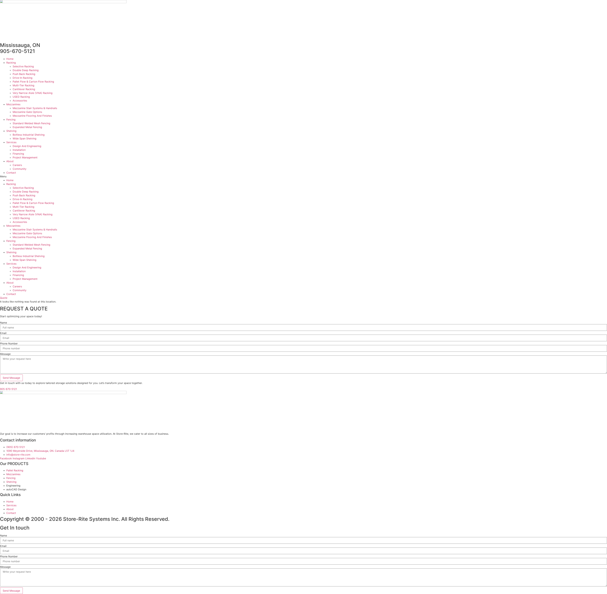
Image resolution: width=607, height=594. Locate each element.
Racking (11, 62)
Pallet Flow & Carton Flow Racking (33, 81)
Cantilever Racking (24, 89)
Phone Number (9, 343)
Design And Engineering (27, 146)
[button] (303, 176)
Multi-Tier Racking (23, 85)
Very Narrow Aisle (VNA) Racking (32, 93)
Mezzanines (13, 104)
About (10, 161)
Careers (17, 165)
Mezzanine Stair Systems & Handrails (35, 108)
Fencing (10, 119)
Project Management (25, 157)
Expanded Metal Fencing (27, 127)
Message (5, 354)
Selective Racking (23, 66)
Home (9, 58)
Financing (18, 153)
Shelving (11, 130)
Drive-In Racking (22, 77)
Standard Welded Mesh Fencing (31, 123)
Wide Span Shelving (24, 138)
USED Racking (21, 96)
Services (11, 142)
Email (3, 333)
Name (3, 322)
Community (19, 168)
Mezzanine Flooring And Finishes (32, 115)
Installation (19, 149)
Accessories (20, 100)
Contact (11, 172)
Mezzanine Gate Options (27, 111)
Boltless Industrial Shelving (29, 134)
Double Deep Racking (26, 70)
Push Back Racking (24, 74)
